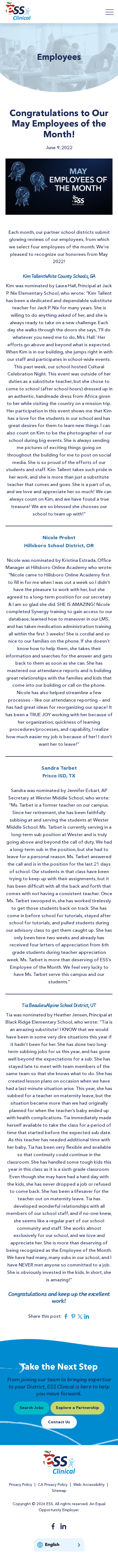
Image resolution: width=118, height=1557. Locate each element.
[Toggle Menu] (109, 12)
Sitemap (59, 1491)
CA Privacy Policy (53, 1485)
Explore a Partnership (77, 1408)
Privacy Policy (20, 1485)
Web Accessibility (89, 1485)
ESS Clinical (18, 11)
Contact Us (59, 1422)
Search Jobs (31, 1408)
